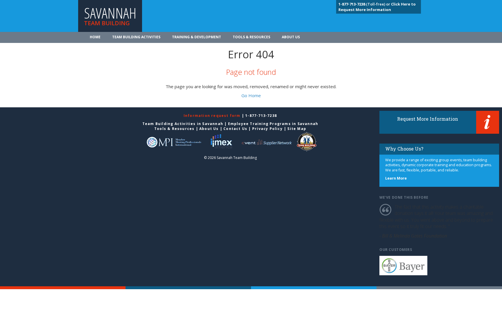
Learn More (396, 178)
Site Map (296, 128)
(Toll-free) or (364, 4)
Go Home (251, 95)
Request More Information (427, 119)
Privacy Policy (267, 128)
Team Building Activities (136, 37)
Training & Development (196, 37)
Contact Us (235, 128)
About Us (291, 37)
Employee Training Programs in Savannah (273, 123)
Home (95, 37)
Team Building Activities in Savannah (182, 123)
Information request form (213, 115)
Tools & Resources (251, 37)
